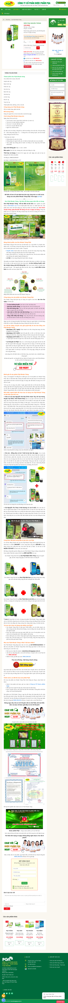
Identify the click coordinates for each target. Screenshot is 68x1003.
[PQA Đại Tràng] (39, 924)
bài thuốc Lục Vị (13, 205)
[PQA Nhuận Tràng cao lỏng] (9, 924)
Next (45, 934)
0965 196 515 (13, 654)
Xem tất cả (27, 66)
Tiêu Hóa (8, 19)
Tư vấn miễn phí (61, 21)
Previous (3, 934)
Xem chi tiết (9, 943)
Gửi (38, 47)
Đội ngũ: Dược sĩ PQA (57, 51)
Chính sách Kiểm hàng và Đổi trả (57, 962)
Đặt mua (41, 41)
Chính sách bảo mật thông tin (56, 960)
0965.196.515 (36, 58)
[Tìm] (65, 5)
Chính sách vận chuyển (55, 967)
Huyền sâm (9, 250)
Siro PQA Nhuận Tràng (29, 36)
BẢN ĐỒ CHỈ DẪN (32, 968)
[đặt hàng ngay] (24, 664)
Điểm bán (63, 9)
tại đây (40, 196)
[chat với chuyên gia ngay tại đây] (24, 713)
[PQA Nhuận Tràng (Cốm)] (29, 924)
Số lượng (15, 879)
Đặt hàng (24, 883)
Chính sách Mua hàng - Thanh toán (57, 964)
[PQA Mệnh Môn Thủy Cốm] (19, 924)
